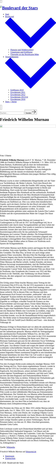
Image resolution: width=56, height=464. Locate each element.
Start (7, 14)
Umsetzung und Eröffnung (21, 52)
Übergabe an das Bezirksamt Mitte (24, 54)
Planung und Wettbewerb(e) (21, 50)
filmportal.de (31, 452)
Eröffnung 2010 (17, 90)
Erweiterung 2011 (17, 92)
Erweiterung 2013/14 (19, 97)
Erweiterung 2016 (17, 99)
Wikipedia (11, 447)
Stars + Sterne (11, 102)
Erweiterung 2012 (17, 95)
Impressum (9, 456)
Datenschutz (10, 458)
